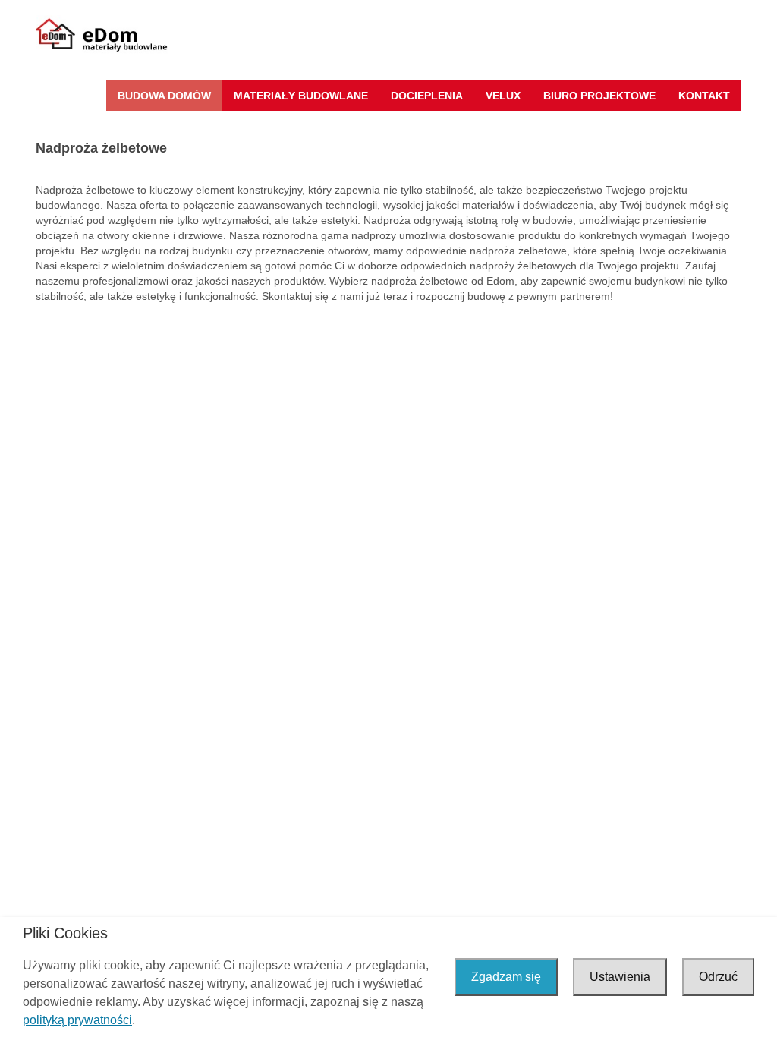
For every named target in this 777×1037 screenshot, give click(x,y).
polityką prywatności (77, 1019)
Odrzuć (718, 976)
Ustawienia (620, 976)
